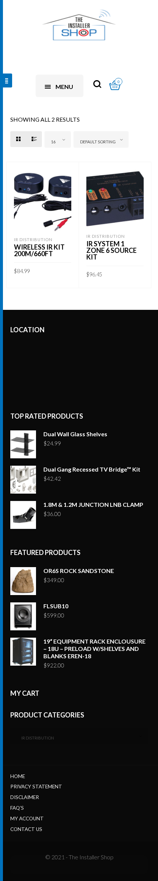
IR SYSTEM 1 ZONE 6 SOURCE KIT (111, 250)
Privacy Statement (36, 786)
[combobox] (57, 139)
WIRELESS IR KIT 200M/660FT (39, 250)
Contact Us (26, 829)
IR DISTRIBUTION (33, 239)
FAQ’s (17, 808)
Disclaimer (24, 797)
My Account (27, 818)
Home (17, 776)
